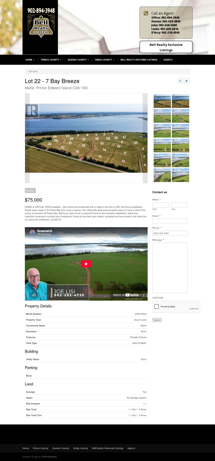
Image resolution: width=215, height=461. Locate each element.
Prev (27, 138)
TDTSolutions (49, 456)
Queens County (77, 59)
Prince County (50, 59)
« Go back (32, 71)
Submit (157, 320)
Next (145, 138)
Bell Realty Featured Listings (139, 59)
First (155, 209)
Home (29, 59)
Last (173, 209)
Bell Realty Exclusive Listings (166, 47)
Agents (168, 59)
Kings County (103, 59)
